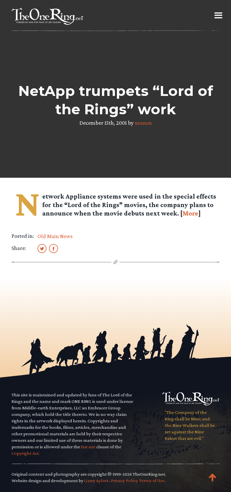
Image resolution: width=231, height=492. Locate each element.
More (190, 213)
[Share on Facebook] (53, 248)
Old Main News (55, 236)
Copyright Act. (26, 453)
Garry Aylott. (96, 480)
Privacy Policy (124, 480)
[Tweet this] (41, 248)
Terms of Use (152, 480)
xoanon (143, 123)
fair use (88, 446)
